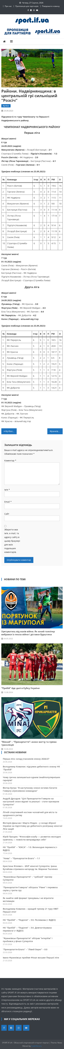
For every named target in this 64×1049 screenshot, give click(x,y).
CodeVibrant (36, 1046)
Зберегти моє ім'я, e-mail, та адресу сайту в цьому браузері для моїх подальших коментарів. (12, 540)
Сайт (6, 513)
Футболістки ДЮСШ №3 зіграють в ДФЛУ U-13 (11, 431)
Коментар (10, 460)
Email (8, 501)
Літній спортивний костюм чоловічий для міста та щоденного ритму (30, 814)
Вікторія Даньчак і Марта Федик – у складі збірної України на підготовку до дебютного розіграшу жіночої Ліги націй (32, 826)
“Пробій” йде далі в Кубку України (20, 688)
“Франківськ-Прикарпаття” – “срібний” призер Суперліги (27, 878)
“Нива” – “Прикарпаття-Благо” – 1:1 (21, 858)
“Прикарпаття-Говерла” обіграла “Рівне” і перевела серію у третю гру (30, 889)
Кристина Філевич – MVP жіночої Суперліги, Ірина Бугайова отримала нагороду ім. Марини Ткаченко (30, 867)
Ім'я (7, 489)
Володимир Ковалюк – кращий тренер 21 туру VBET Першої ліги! (30, 910)
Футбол (6, 106)
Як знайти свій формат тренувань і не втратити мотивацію (28, 899)
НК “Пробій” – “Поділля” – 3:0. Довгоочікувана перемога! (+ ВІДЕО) (27, 929)
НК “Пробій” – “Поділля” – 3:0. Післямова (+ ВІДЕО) (29, 920)
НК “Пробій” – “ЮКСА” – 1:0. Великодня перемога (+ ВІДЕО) (30, 849)
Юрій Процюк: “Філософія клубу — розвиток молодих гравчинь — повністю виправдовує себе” (32, 838)
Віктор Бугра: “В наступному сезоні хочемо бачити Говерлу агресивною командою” (30, 789)
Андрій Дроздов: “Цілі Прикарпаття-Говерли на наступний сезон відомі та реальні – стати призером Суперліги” (31, 801)
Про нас (8, 6)
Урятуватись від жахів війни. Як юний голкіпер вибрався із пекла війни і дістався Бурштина (28, 633)
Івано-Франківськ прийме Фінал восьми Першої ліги (31, 957)
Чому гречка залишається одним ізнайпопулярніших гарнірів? (31, 779)
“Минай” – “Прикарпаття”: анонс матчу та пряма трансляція (29, 743)
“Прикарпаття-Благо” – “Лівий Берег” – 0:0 (25, 949)
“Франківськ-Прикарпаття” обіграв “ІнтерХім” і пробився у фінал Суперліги (27, 940)
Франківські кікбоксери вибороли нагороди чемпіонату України (56, 431)
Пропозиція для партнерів (26, 6)
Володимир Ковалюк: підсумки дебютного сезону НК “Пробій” (31, 768)
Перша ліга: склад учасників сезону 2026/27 (26, 758)
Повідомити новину (51, 6)
